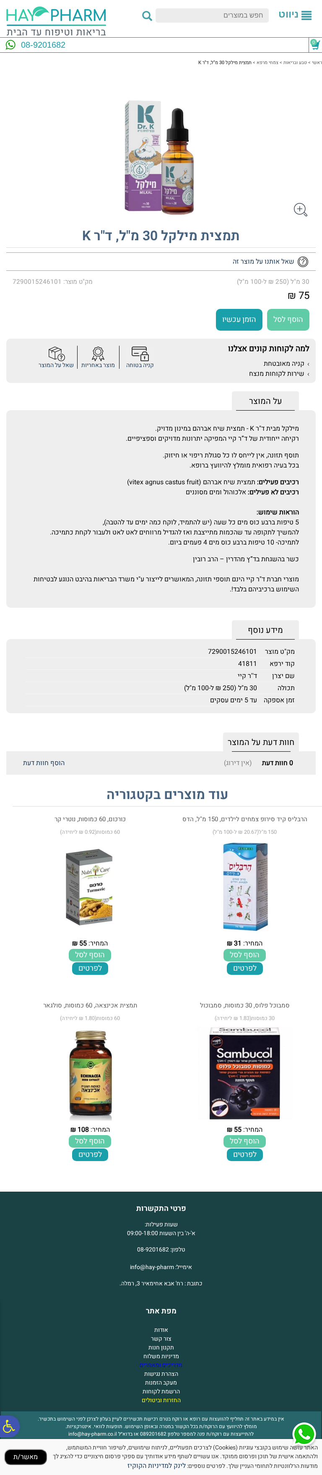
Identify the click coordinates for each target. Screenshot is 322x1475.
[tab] (265, 401)
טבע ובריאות (295, 62)
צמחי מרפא (267, 62)
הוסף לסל (288, 319)
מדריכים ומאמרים (161, 1365)
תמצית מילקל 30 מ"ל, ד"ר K (161, 236)
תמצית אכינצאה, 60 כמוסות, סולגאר (90, 1005)
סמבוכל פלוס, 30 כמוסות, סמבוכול (245, 1005)
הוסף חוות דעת (44, 763)
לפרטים (245, 968)
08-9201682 (43, 44)
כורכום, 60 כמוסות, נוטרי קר (90, 819)
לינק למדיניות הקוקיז (156, 1466)
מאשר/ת (25, 1457)
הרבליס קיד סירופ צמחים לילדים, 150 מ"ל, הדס (244, 819)
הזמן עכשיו (239, 319)
